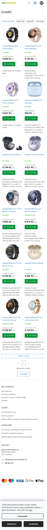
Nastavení (22, 516)
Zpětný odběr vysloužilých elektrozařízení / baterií (19, 419)
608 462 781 (9, 463)
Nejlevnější (20, 21)
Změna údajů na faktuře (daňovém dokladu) (16, 437)
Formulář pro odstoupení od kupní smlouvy (16, 430)
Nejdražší (30, 21)
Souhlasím (33, 524)
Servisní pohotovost (8, 412)
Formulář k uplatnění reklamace (12, 433)
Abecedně (40, 21)
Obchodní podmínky (8, 394)
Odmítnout (12, 524)
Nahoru (25, 374)
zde (30, 510)
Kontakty (4, 400)
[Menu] (41, 3)
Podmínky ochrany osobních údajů (13, 397)
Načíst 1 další (23, 356)
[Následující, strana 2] (23, 363)
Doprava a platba (7, 416)
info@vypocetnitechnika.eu (16, 460)
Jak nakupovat (6, 391)
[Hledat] (29, 3)
